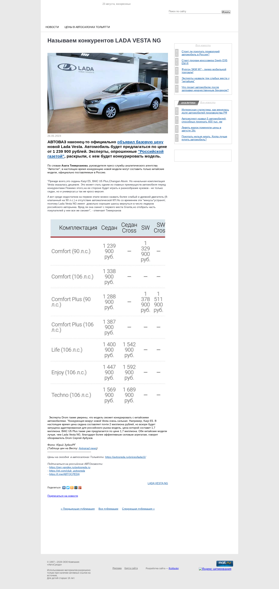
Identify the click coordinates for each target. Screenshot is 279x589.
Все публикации (108, 508)
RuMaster (174, 568)
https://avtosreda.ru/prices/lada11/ (125, 456)
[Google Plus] (80, 487)
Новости (52, 27)
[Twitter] (68, 487)
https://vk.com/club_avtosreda (67, 470)
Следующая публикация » (138, 508)
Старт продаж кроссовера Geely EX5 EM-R (204, 62)
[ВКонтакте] (64, 487)
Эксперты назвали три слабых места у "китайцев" (205, 80)
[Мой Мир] (76, 487)
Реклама (117, 568)
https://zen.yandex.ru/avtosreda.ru (69, 467)
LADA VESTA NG (158, 483)
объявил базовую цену (140, 142)
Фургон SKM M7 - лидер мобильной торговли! (204, 71)
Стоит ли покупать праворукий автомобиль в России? (201, 53)
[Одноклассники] (72, 487)
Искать (226, 12)
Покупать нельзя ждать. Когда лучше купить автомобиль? (204, 138)
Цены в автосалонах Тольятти (87, 27)
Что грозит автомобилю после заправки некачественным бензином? (205, 89)
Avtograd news (88, 448)
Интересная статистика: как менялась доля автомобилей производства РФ (205, 111)
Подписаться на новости (62, 495)
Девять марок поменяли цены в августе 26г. (201, 129)
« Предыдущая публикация (78, 508)
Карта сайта (131, 568)
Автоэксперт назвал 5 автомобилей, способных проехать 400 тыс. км (204, 120)
